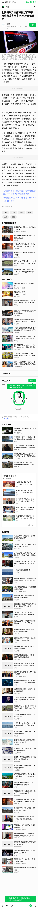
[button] (3, 906)
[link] (7, 906)
